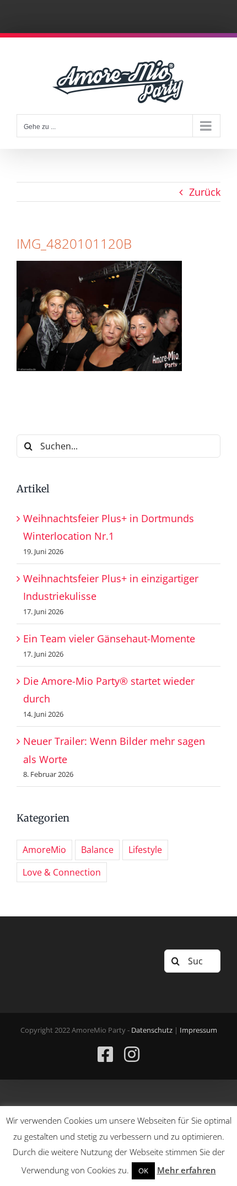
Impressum (198, 1030)
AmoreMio (44, 850)
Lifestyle (145, 850)
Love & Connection (62, 872)
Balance (97, 850)
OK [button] (143, 1171)
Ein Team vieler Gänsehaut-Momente (109, 638)
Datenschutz (152, 1030)
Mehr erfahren (186, 1170)
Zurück (204, 191)
